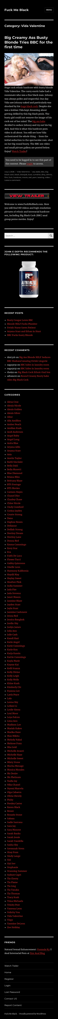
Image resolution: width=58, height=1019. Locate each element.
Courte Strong (14, 514)
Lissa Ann (12, 721)
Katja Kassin (14, 653)
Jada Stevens (14, 593)
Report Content (13, 1005)
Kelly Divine (13, 672)
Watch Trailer (19, 151)
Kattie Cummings (16, 657)
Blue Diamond (14, 473)
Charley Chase (14, 499)
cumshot (37, 174)
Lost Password (12, 992)
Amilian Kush (14, 428)
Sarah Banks (14, 833)
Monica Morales (15, 769)
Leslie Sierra (13, 709)
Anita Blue (12, 443)
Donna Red (13, 540)
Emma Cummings (16, 544)
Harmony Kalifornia (17, 570)
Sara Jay (11, 826)
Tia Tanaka (13, 889)
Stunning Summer (17, 871)
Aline (10, 417)
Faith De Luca (14, 555)
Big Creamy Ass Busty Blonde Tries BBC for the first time (28, 42)
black (17, 174)
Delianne (12, 525)
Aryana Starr (14, 450)
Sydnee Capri (14, 874)
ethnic (49, 174)
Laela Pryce (13, 694)
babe (38, 172)
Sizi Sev (11, 863)
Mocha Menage (15, 766)
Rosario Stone (14, 814)
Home (7, 972)
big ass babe (38, 121)
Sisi (9, 859)
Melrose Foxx (14, 743)
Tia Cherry (12, 878)
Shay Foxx (12, 852)
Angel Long (13, 439)
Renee (10, 811)
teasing (40, 177)
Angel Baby (13, 435)
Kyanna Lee (13, 691)
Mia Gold (12, 747)
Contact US (10, 998)
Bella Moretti (14, 469)
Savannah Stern (15, 848)
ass (33, 172)
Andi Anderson (15, 432)
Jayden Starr (13, 604)
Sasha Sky (12, 844)
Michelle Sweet (15, 758)
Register (9, 979)
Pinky (10, 799)
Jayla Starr (12, 608)
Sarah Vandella (15, 841)
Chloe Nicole (14, 503)
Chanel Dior (13, 495)
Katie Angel (13, 642)
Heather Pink (14, 582)
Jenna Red (12, 615)
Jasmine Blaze (14, 600)
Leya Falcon (13, 717)
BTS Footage (14, 484)
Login (30, 163)
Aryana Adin (13, 447)
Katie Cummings (16, 645)
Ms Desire (12, 773)
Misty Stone (13, 762)
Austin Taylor (14, 458)
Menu (49, 10)
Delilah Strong (15, 529)
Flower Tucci (14, 559)
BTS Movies (13, 488)
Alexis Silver (13, 413)
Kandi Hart (13, 638)
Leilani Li (12, 706)
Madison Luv (14, 724)
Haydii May (13, 574)
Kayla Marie (13, 660)
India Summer (14, 585)
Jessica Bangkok (15, 619)
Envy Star (12, 548)
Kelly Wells (13, 679)
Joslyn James (14, 627)
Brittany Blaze (14, 480)
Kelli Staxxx (13, 668)
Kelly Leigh (13, 676)
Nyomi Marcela (15, 788)
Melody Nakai (14, 739)
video (47, 177)
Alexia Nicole (14, 405)
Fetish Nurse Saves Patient (21, 327)
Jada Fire (11, 589)
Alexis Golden (14, 409)
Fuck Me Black (16, 10)
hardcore (17, 177)
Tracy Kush (13, 897)
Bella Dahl (12, 465)
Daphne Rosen (15, 522)
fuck (11, 177)
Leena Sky (12, 702)
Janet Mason (14, 597)
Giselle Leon (13, 567)
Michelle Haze (14, 754)
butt (30, 174)
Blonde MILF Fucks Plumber (22, 324)
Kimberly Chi (14, 687)
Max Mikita (13, 736)
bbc (43, 172)
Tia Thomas (13, 893)
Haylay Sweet (14, 578)
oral (30, 177)
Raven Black (13, 807)
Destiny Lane (14, 537)
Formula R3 (43, 949)
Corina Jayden (14, 510)
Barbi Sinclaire (15, 462)
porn (35, 177)
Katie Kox (12, 649)
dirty (43, 174)
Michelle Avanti (15, 751)
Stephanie (12, 867)
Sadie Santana (14, 822)
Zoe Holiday (13, 927)
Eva (9, 552)
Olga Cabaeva (14, 792)
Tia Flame (12, 882)
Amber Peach (14, 424)
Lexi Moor (12, 713)
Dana (10, 518)
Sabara (10, 818)
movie (25, 177)
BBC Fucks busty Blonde (20, 335)
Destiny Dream (15, 533)
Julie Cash (12, 634)
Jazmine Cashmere (17, 612)
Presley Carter (14, 803)
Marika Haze (14, 732)
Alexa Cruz (12, 402)
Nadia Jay (12, 781)
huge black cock (29, 106)
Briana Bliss (13, 477)
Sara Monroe (14, 829)
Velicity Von (13, 912)
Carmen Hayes (15, 492)
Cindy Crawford (15, 507)
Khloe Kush (13, 683)
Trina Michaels (15, 901)
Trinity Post (13, 904)
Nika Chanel (13, 784)
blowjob (23, 174)
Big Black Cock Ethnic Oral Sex (34, 372)
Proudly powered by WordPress (32, 1014)
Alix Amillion (14, 420)
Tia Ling (11, 886)
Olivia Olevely (14, 796)
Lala (9, 698)
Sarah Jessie (13, 837)
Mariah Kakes (14, 728)
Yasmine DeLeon (16, 923)
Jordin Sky (12, 623)
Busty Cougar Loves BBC (20, 320)
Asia (9, 454)
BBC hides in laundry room (35, 364)
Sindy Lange (13, 856)
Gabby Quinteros (16, 563)
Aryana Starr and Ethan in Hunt (24, 331)
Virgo (10, 919)
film (6, 177)
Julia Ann (12, 630)
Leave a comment (12, 180)
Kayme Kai (13, 664)
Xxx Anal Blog (37, 953)
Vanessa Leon (14, 908)
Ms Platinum (14, 777)
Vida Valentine (23, 172)
